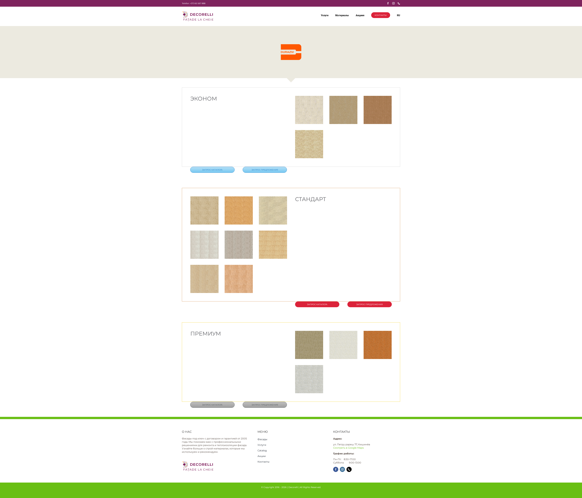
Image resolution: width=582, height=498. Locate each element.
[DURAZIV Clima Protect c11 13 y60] (343, 332)
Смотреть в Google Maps (348, 447)
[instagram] (393, 3)
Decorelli (293, 487)
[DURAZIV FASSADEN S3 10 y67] (239, 232)
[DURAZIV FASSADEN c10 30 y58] (204, 266)
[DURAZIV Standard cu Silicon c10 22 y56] (239, 198)
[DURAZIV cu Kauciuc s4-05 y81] (309, 97)
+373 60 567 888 (197, 3)
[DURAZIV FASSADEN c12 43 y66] (273, 232)
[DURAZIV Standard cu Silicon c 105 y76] (204, 232)
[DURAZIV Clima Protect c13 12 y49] (309, 332)
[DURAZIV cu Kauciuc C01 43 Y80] (309, 131)
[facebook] (388, 3)
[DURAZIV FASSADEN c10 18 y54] (239, 266)
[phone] (399, 3)
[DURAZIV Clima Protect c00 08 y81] (309, 366)
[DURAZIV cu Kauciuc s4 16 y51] (343, 97)
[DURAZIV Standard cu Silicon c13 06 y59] (204, 198)
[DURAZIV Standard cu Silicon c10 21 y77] (273, 198)
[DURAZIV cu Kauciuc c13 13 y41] (378, 97)
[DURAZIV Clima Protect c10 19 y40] (378, 332)
